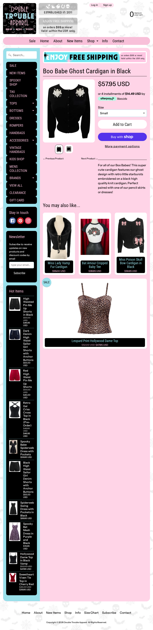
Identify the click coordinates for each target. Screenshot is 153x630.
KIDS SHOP (17, 159)
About (57, 41)
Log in (94, 5)
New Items (74, 41)
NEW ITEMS (17, 73)
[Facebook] (12, 220)
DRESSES (16, 118)
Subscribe (19, 273)
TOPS (23, 104)
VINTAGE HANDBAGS (17, 150)
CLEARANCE (18, 193)
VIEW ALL (16, 185)
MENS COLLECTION (18, 169)
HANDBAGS (17, 133)
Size (101, 107)
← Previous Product (53, 158)
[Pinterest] (20, 220)
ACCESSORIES (23, 141)
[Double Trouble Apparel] (40, 18)
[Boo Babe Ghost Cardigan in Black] (59, 149)
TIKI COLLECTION (18, 94)
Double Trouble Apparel (75, 622)
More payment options (122, 146)
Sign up (107, 5)
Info (105, 41)
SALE (13, 66)
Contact (118, 41)
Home (44, 41)
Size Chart (91, 612)
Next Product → (89, 158)
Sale (32, 41)
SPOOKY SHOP (15, 82)
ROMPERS (16, 125)
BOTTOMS (23, 111)
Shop (93, 42)
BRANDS (23, 179)
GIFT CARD (17, 200)
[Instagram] (28, 220)
